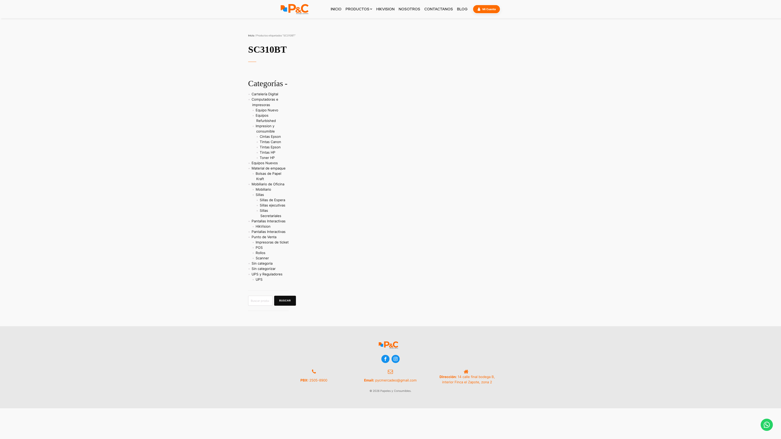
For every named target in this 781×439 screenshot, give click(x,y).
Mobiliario (263, 189)
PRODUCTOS (357, 9)
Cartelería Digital (265, 94)
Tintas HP (267, 152)
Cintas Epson (270, 137)
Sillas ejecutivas (272, 205)
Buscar (285, 300)
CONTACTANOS (438, 9)
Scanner (262, 258)
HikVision (263, 226)
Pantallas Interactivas (269, 221)
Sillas (260, 195)
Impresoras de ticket (272, 242)
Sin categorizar (264, 269)
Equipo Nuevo (267, 110)
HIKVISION (385, 9)
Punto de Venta (264, 237)
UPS (259, 279)
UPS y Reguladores (267, 274)
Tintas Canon (270, 142)
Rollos (260, 253)
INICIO (336, 9)
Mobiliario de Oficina (268, 184)
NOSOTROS (409, 9)
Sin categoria (262, 263)
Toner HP (267, 158)
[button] (486, 9)
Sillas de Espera (272, 200)
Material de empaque (269, 168)
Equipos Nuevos (265, 163)
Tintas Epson (270, 147)
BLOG (462, 9)
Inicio (251, 35)
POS (259, 248)
